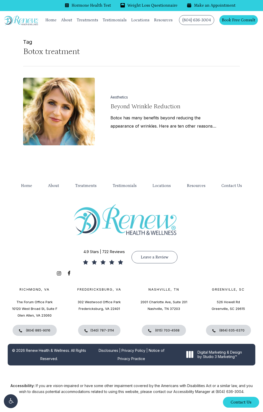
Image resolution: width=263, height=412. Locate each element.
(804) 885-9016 (37, 330)
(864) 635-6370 (231, 330)
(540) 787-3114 (102, 330)
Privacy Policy (133, 350)
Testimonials (125, 185)
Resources (196, 185)
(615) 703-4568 (167, 330)
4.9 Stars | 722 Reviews (104, 251)
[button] (11, 401)
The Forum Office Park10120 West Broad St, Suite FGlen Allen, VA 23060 (34, 308)
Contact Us (231, 185)
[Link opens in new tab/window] (59, 273)
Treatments (86, 185)
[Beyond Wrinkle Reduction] (59, 111)
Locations (162, 185)
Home (26, 185)
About (53, 185)
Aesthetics (119, 97)
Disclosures (108, 350)
